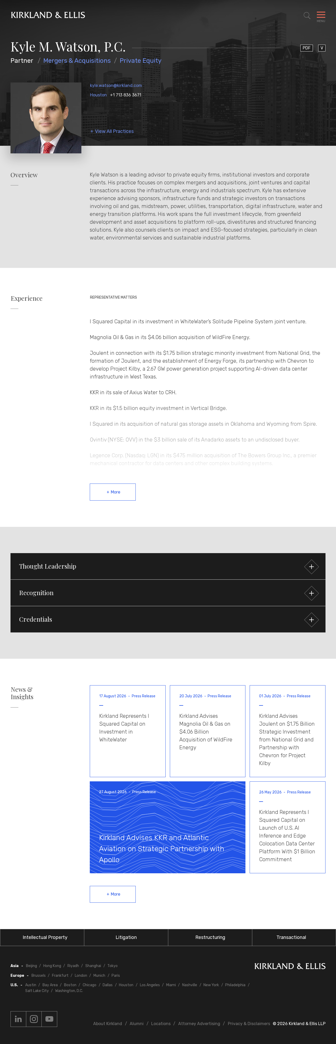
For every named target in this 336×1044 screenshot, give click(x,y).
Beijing (31, 966)
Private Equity (140, 60)
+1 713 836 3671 (125, 94)
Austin (30, 985)
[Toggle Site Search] (307, 16)
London (81, 975)
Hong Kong (52, 966)
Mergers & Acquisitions (77, 60)
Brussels (39, 975)
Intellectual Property (45, 937)
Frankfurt (60, 975)
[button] (168, 566)
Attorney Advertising (199, 1023)
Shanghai (93, 966)
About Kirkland (107, 1023)
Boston (70, 985)
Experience (27, 298)
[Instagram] (34, 1019)
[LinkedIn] (18, 1019)
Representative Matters (113, 297)
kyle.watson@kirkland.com (116, 85)
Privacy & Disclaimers (249, 1023)
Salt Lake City (37, 991)
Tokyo (112, 966)
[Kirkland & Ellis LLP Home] (290, 967)
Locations (161, 1023)
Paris (116, 975)
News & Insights (22, 693)
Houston (98, 94)
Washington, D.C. (69, 991)
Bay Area (50, 985)
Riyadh (73, 966)
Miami (171, 985)
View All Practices (114, 131)
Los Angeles (150, 985)
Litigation (126, 937)
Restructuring (210, 937)
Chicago (89, 985)
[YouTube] (49, 1019)
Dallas (108, 985)
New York (211, 985)
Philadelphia (235, 985)
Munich (99, 975)
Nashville (189, 985)
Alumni (137, 1023)
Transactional (291, 937)
